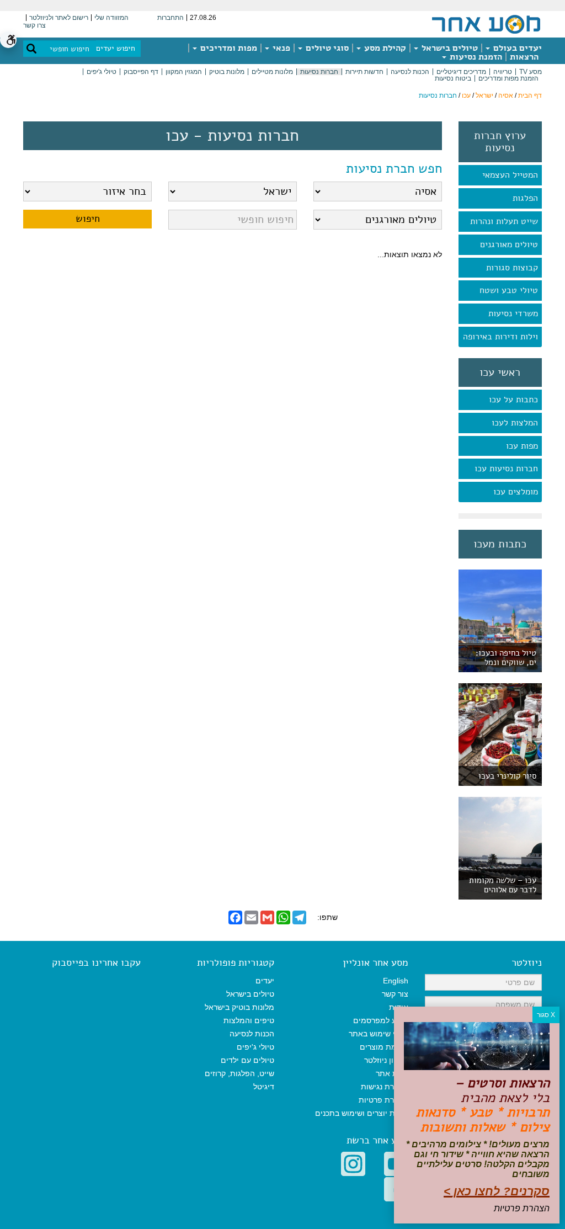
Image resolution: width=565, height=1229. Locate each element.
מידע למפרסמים (380, 1020)
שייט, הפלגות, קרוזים (239, 1073)
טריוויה (502, 71)
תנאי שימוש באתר (378, 1033)
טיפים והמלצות (248, 1020)
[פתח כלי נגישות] (8, 39)
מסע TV (530, 71)
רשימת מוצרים (384, 1046)
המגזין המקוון (184, 71)
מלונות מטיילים (272, 71)
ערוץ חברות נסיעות (500, 142)
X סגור (546, 1015)
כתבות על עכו (513, 399)
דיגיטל (263, 1086)
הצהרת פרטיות (383, 1099)
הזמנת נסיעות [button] (474, 56)
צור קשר (395, 993)
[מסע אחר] (486, 23)
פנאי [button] (280, 48)
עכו (466, 95)
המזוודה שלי (111, 17)
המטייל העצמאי (510, 175)
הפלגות (525, 198)
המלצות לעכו (515, 423)
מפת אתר (392, 1073)
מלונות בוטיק (226, 71)
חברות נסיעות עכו (506, 468)
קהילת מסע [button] (384, 48)
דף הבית (530, 95)
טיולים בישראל (448, 48)
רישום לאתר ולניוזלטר (58, 17)
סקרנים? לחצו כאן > (497, 1191)
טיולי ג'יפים (101, 71)
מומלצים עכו (515, 492)
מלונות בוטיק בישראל (239, 1007)
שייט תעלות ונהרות (504, 221)
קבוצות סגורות (512, 268)
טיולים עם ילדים (247, 1060)
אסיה (505, 95)
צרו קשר (34, 25)
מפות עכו (522, 446)
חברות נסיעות (319, 71)
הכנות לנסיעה (410, 71)
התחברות (170, 17)
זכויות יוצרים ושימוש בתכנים (361, 1113)
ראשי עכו (499, 372)
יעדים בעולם (516, 48)
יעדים (264, 980)
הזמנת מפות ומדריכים (508, 78)
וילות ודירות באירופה (500, 337)
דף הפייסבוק (141, 71)
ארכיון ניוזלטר (386, 1060)
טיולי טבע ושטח (508, 290)
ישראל (484, 95)
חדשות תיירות (364, 71)
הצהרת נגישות (384, 1086)
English (395, 980)
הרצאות (524, 56)
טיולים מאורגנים (509, 244)
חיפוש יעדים (115, 48)
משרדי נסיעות (513, 313)
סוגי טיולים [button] (326, 48)
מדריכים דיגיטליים (461, 71)
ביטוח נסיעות (453, 78)
